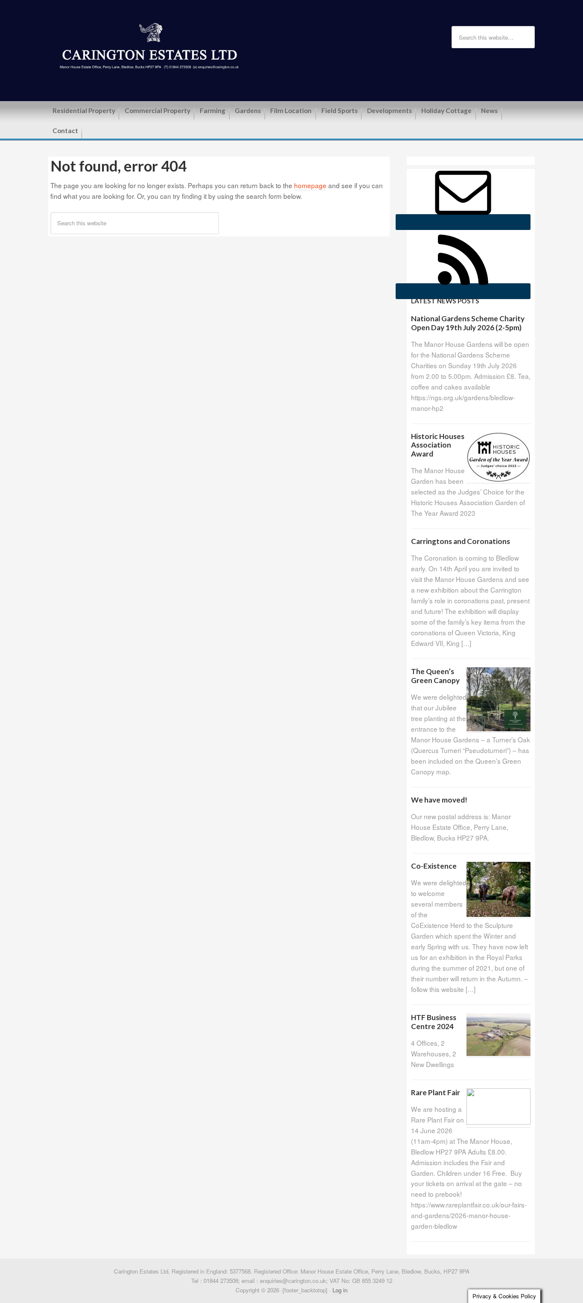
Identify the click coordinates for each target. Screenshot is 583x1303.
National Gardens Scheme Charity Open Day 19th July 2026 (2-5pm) (468, 323)
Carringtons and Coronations (460, 541)
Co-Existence (434, 865)
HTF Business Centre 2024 (433, 1022)
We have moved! (439, 799)
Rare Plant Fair (435, 1092)
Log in (339, 1290)
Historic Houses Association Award (437, 445)
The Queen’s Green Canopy (435, 676)
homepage (310, 185)
